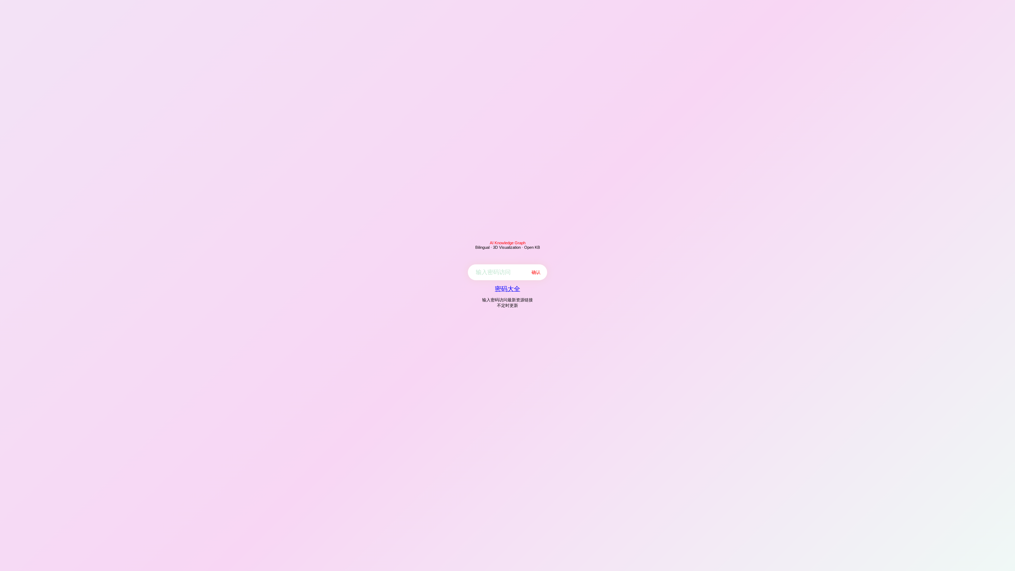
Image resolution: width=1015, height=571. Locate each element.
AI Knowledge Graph (507, 243)
